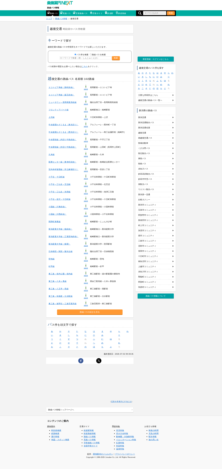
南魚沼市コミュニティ (148, 261)
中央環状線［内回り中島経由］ (62, 139)
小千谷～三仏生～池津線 (60, 192)
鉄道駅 (110, 13)
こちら (85, 66)
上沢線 (52, 117)
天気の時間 (154, 433)
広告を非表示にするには (121, 402)
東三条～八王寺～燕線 (58, 289)
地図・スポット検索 (60, 440)
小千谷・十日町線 (56, 177)
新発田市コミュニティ (148, 220)
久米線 (52, 154)
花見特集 (120, 430)
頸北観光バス (144, 153)
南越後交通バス (145, 138)
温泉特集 (120, 449)
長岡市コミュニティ (147, 251)
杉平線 (52, 266)
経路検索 (55, 433)
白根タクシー (144, 200)
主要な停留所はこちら (148, 95)
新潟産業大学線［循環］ (60, 244)
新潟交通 (142, 117)
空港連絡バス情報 (92, 443)
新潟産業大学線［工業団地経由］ (63, 236)
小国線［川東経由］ (58, 207)
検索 (171, 13)
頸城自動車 (143, 143)
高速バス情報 (90, 440)
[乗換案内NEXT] (61, 3)
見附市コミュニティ (147, 246)
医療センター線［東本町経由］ (62, 162)
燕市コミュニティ (146, 235)
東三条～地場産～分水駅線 (60, 296)
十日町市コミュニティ (148, 256)
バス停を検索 (83, 54)
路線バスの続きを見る (90, 312)
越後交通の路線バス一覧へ (150, 100)
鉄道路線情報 (90, 433)
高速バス (67, 13)
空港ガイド (97, 13)
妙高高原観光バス (146, 174)
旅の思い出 (154, 440)
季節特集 (116, 426)
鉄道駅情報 (89, 430)
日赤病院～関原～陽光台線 (60, 251)
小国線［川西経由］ (58, 214)
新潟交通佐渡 (144, 128)
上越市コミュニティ (147, 266)
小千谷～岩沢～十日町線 (60, 199)
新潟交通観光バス (146, 122)
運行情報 (55, 436)
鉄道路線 (122, 13)
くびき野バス (144, 148)
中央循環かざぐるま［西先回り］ (63, 132)
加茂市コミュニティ (147, 230)
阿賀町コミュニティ (147, 282)
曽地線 (52, 259)
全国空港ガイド (91, 446)
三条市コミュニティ (147, 241)
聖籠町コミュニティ (147, 277)
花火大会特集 (122, 433)
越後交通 (142, 133)
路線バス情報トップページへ (61, 410)
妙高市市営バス (145, 179)
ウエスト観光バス (146, 189)
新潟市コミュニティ (147, 205)
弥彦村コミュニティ (147, 287)
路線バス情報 (53, 8)
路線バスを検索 (99, 54)
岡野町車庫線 (55, 221)
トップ (49, 18)
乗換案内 (51, 426)
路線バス (54, 13)
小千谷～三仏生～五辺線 (60, 184)
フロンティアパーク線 (58, 110)
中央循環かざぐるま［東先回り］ (63, 125)
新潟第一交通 (144, 194)
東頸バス (142, 158)
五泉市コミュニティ (147, 210)
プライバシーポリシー (125, 454)
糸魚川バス (143, 169)
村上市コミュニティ (147, 225)
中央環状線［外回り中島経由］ (62, 147)
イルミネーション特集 (126, 440)
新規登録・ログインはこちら (156, 59)
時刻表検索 (56, 430)
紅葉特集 (120, 443)
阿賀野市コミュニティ (148, 215)
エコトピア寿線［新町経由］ (62, 87)
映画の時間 (154, 430)
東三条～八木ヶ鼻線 (58, 281)
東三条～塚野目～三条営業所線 (62, 304)
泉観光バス (143, 184)
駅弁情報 (153, 436)
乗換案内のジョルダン (103, 454)
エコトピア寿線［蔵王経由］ (62, 95)
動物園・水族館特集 (125, 436)
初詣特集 (120, 446)
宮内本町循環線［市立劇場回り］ (63, 169)
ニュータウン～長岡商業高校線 (62, 102)
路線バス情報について (156, 296)
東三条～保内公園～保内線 (60, 274)
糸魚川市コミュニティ (148, 271)
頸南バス (142, 164)
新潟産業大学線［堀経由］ (60, 229)
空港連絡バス (81, 13)
